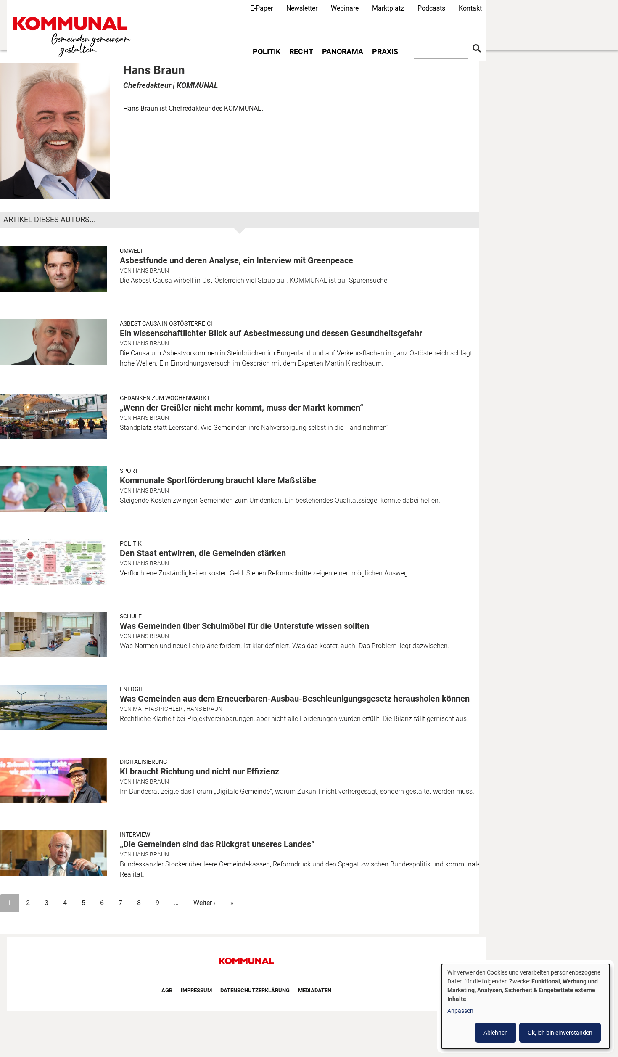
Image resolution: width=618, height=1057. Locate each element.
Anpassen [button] (460, 1010)
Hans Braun (151, 270)
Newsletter (301, 8)
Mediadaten (314, 990)
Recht (301, 52)
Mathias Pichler (157, 708)
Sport (129, 470)
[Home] (73, 37)
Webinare (345, 8)
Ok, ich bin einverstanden (560, 1032)
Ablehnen (495, 1032)
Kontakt (470, 8)
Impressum (196, 990)
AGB (166, 990)
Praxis (385, 52)
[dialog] (525, 1006)
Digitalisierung (143, 761)
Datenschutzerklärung (255, 990)
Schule (131, 616)
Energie (132, 689)
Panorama (342, 52)
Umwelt (131, 250)
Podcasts (431, 8)
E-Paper (261, 8)
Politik (266, 52)
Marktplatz (388, 8)
